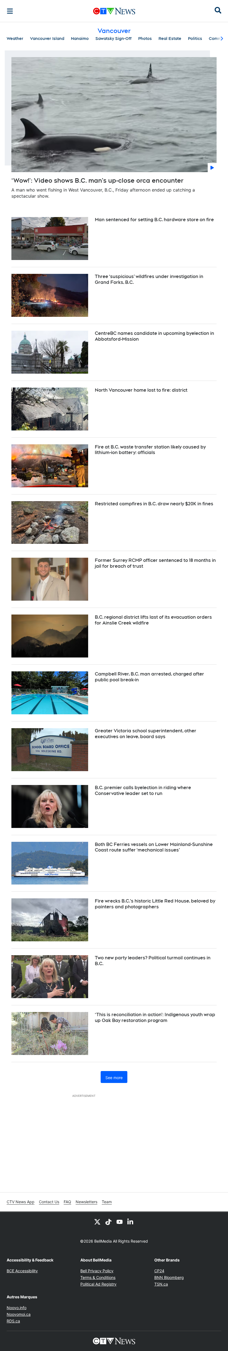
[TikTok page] (108, 1222)
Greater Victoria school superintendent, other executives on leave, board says (145, 733)
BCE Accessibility (22, 1270)
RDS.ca (13, 1321)
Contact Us (49, 1201)
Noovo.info (16, 1307)
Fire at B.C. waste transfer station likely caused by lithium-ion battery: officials (150, 449)
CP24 (159, 1270)
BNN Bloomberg (169, 1277)
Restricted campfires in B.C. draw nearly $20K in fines (154, 503)
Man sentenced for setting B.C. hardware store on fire (154, 219)
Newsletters (86, 1201)
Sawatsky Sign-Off (113, 38)
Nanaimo (80, 38)
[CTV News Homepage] (114, 11)
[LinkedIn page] (130, 1222)
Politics (195, 38)
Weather (15, 38)
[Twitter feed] (97, 1222)
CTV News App (20, 1201)
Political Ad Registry (98, 1284)
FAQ (67, 1201)
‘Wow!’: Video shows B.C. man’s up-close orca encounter (97, 180)
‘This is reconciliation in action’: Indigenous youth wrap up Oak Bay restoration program (155, 1017)
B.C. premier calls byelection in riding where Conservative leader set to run (143, 790)
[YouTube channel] (119, 1222)
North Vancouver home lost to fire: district (141, 390)
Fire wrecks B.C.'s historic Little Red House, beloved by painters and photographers (155, 903)
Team (107, 1201)
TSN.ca (161, 1284)
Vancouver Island (47, 38)
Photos (145, 38)
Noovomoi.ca (19, 1314)
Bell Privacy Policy (96, 1270)
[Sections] (10, 11)
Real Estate (169, 38)
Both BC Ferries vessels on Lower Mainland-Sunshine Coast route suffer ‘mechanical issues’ (154, 847)
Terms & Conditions (97, 1277)
